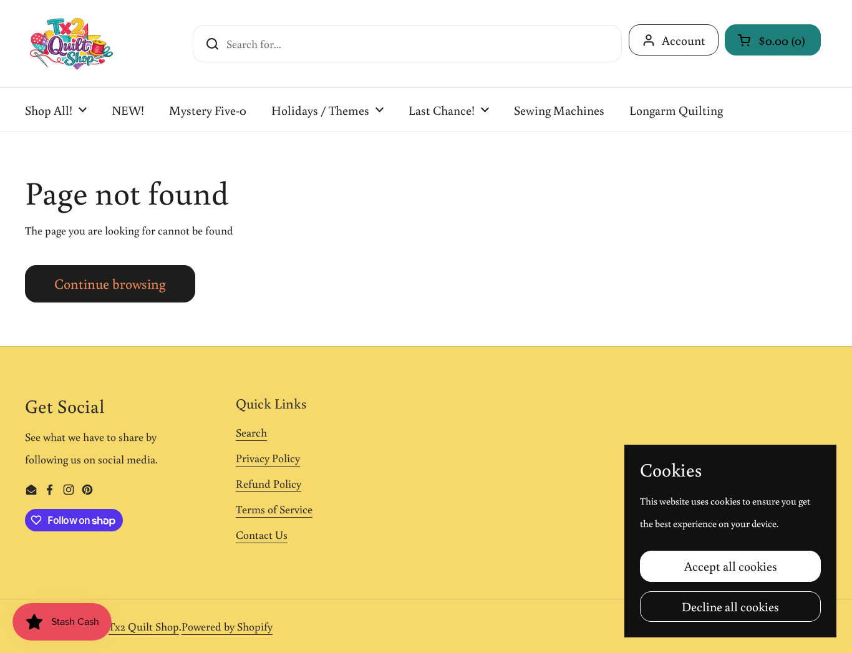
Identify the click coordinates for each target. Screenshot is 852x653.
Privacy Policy (268, 457)
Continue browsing (110, 283)
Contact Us (262, 534)
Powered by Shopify (227, 626)
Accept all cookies (730, 566)
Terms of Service (274, 508)
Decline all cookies (730, 606)
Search (251, 432)
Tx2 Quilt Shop (144, 626)
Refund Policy (268, 483)
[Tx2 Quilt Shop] (71, 43)
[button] (773, 40)
